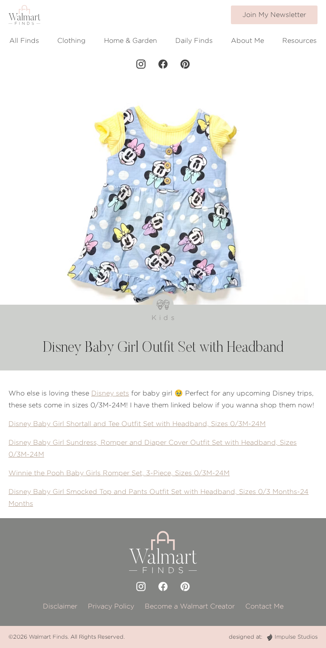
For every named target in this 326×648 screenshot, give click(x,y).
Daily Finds (194, 40)
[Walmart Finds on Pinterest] (185, 64)
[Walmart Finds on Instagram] (141, 64)
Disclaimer (60, 606)
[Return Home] (24, 14)
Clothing (71, 40)
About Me (247, 40)
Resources (299, 40)
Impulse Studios (296, 637)
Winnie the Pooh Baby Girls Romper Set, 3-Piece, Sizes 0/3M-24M (119, 473)
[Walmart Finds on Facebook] (163, 64)
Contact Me (264, 606)
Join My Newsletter (274, 15)
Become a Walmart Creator (190, 606)
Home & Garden (130, 40)
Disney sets (110, 393)
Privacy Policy (111, 606)
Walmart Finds (48, 637)
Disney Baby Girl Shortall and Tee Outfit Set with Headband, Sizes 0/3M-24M (137, 424)
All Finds (24, 40)
